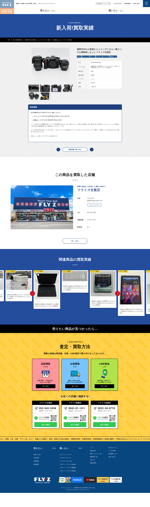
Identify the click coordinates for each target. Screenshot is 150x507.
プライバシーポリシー (66, 487)
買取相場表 (128, 3)
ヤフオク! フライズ (65, 457)
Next (117, 293)
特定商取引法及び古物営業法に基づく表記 (84, 487)
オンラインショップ (65, 454)
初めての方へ (38, 454)
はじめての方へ (118, 3)
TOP (9, 40)
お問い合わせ (136, 3)
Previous (32, 293)
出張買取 (36, 464)
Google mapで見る (94, 204)
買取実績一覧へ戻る (75, 149)
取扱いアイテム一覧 (95, 453)
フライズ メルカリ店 (66, 461)
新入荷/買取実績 (17, 40)
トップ (92, 447)
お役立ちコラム (112, 447)
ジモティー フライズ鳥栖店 (68, 467)
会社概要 (113, 453)
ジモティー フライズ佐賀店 (68, 471)
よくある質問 (112, 450)
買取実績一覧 (94, 456)
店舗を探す (93, 450)
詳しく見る (75, 241)
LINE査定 (36, 457)
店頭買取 (36, 461)
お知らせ (92, 460)
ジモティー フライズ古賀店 (68, 464)
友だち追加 (46, 424)
